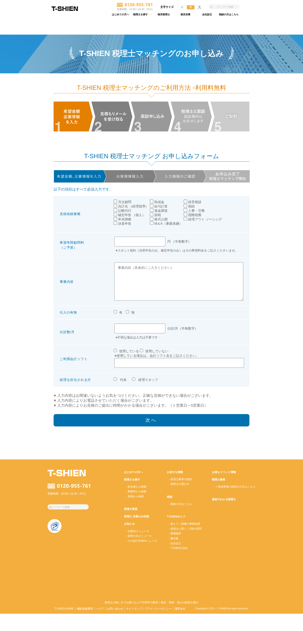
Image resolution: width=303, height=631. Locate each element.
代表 (123, 380)
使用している (129, 351)
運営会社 (180, 608)
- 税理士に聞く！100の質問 (185, 528)
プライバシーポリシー (158, 608)
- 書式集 (174, 538)
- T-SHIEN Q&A (178, 548)
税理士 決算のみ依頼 (136, 516)
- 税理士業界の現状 (180, 479)
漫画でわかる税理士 (224, 499)
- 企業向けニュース (137, 531)
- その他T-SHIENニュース (141, 540)
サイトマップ (134, 608)
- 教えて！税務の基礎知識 (184, 523)
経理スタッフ (148, 380)
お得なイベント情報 (224, 472)
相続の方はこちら (229, 14)
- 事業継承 (175, 533)
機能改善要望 (85, 608)
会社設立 (207, 14)
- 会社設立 (175, 543)
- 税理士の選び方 (179, 484)
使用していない (156, 351)
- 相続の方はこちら (180, 504)
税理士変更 (130, 508)
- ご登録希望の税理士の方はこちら (234, 486)
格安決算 (185, 14)
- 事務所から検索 (136, 491)
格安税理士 (164, 14)
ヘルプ (100, 608)
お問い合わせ (115, 608)
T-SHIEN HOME (64, 608)
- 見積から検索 (135, 496)
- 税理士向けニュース (139, 535)
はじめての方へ (120, 14)
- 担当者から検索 (136, 486)
